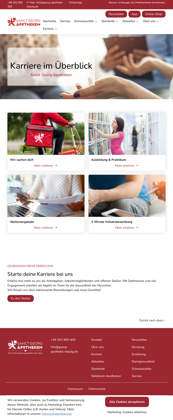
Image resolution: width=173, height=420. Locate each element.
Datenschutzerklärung (56, 414)
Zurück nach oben (152, 320)
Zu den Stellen (21, 298)
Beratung (138, 347)
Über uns (97, 347)
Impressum (75, 389)
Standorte (98, 369)
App (134, 14)
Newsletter (116, 14)
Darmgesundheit (143, 361)
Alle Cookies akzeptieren (127, 402)
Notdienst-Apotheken (106, 376)
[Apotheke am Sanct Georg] (23, 22)
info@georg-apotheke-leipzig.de (64, 349)
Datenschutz (96, 389)
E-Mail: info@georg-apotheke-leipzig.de (45, 4)
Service (137, 376)
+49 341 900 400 (14, 4)
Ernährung (139, 354)
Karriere (96, 354)
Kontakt (96, 340)
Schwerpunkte (141, 369)
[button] (50, 21)
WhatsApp (75, 2)
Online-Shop (153, 14)
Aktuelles (97, 361)
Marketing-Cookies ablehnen (127, 412)
